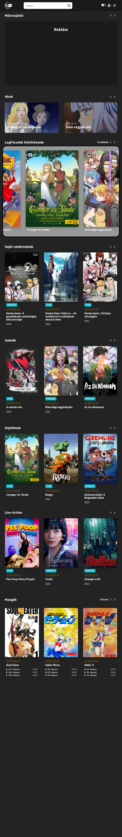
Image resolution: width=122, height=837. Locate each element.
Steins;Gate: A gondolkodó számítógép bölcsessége (21, 316)
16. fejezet (91, 669)
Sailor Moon (52, 665)
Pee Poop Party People (20, 579)
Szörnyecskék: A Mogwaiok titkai (94, 496)
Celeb (49, 579)
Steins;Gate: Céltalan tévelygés (97, 315)
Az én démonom (94, 407)
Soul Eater (12, 665)
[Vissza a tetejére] (116, 829)
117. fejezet (14, 669)
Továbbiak (102, 142)
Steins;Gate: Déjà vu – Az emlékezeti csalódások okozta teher (61, 316)
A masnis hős (14, 407)
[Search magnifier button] (69, 5)
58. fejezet (52, 675)
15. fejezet (91, 672)
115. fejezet (14, 675)
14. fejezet (91, 675)
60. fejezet (52, 669)
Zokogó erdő (92, 579)
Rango (49, 494)
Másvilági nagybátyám (98, 229)
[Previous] (111, 15)
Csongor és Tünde (38, 229)
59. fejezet (52, 672)
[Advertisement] (61, 56)
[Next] (114, 15)
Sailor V (89, 665)
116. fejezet (14, 672)
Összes (104, 599)
